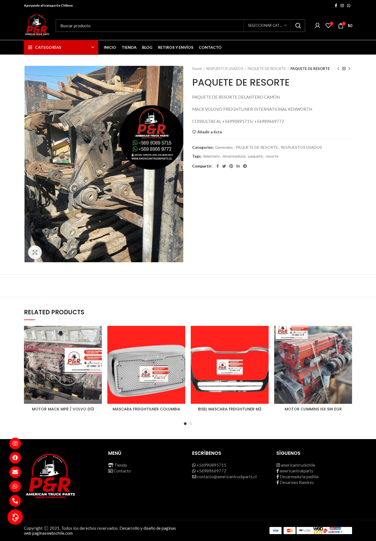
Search (298, 25)
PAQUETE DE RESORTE (267, 68)
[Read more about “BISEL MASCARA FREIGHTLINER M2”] (264, 347)
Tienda (120, 464)
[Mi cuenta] (317, 25)
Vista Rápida (98, 359)
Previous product (338, 68)
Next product (349, 68)
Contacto (122, 470)
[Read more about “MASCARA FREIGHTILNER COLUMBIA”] (181, 347)
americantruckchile (298, 464)
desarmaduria (234, 156)
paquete (255, 156)
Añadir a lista (209, 132)
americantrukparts (296, 470)
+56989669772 (211, 470)
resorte (272, 156)
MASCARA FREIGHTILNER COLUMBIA (146, 409)
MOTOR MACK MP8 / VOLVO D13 (63, 409)
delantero (211, 156)
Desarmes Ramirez (297, 482)
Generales (224, 147)
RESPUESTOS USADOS (224, 68)
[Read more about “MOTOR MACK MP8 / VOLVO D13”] (98, 347)
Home (197, 68)
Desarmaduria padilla (299, 476)
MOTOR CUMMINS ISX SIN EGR (313, 409)
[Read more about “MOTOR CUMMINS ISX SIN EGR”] (348, 347)
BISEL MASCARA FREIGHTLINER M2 (229, 409)
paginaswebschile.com (52, 533)
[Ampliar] (35, 252)
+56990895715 (211, 464)
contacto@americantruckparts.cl (227, 476)
